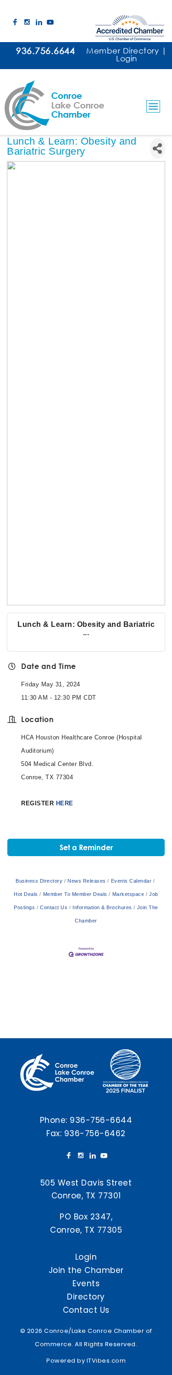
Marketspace (128, 894)
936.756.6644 (45, 50)
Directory (86, 1296)
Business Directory (39, 881)
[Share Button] (157, 148)
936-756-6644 (101, 1120)
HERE (64, 803)
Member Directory (122, 50)
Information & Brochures (102, 907)
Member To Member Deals (75, 894)
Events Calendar (131, 881)
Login (126, 58)
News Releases (86, 881)
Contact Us (53, 907)
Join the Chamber (86, 1270)
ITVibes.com (106, 1360)
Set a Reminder (86, 847)
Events (86, 1283)
